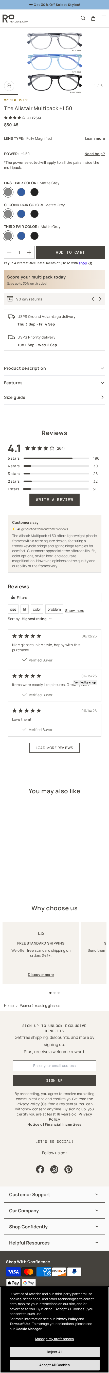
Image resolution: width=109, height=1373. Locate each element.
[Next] (100, 299)
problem (54, 609)
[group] (54, 1194)
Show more (74, 610)
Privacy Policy (67, 1319)
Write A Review (54, 499)
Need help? (95, 153)
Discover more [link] (41, 974)
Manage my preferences (54, 1338)
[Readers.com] (15, 18)
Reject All (54, 1351)
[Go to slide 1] (50, 993)
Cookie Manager (29, 1329)
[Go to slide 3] (59, 993)
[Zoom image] (9, 86)
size (13, 609)
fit (24, 609)
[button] (82, 17)
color (37, 609)
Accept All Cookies (54, 1365)
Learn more (95, 138)
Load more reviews (54, 747)
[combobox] (54, 618)
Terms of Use (20, 1323)
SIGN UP (54, 1080)
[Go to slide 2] (54, 993)
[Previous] (93, 299)
